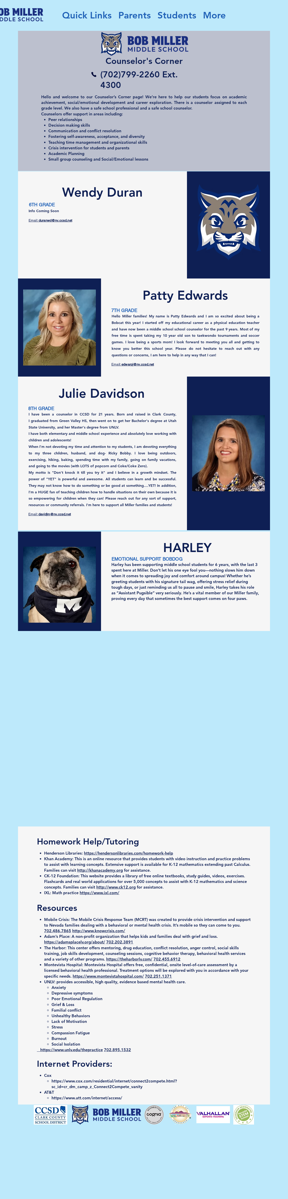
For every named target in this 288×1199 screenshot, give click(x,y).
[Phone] (93, 74)
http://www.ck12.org (116, 887)
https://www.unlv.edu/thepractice (71, 1049)
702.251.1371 (158, 976)
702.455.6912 (166, 959)
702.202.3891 (119, 942)
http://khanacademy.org (100, 870)
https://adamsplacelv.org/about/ (74, 942)
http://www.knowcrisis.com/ (98, 930)
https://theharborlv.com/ (129, 959)
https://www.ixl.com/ (99, 892)
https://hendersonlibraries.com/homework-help (128, 853)
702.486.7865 (57, 930)
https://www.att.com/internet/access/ (87, 1097)
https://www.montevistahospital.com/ (108, 976)
